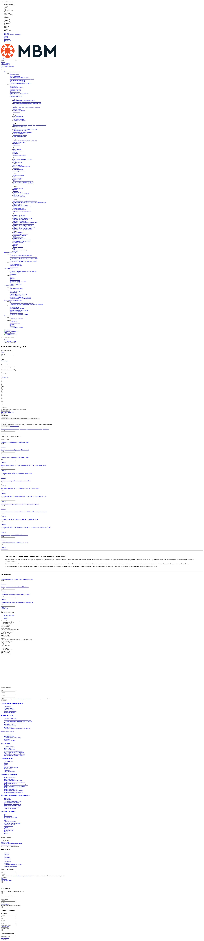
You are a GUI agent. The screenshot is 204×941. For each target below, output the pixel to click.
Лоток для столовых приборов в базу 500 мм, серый (15, 450)
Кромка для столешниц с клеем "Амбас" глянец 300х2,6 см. (17, 579)
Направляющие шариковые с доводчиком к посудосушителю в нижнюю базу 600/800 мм (25, 429)
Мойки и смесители (15, 89)
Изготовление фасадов (16, 288)
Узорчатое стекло (18, 192)
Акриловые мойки (18, 169)
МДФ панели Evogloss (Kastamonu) (13, 751)
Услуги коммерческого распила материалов (25, 140)
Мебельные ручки (18, 237)
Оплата (6, 36)
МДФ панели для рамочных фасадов (23, 181)
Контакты (6, 33)
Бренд (3, 352)
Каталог (3, 62)
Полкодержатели (18, 247)
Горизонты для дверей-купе (11, 802)
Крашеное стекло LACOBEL (21, 193)
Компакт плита (17, 162)
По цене (3, 413)
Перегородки (7, 799)
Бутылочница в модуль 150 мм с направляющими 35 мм (16, 481)
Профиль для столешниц (10, 789)
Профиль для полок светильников (22, 225)
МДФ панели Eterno (9, 749)
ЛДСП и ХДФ (8, 748)
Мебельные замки (18, 242)
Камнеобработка (14, 74)
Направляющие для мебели (20, 234)
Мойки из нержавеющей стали (21, 166)
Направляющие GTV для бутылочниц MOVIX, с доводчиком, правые (20, 504)
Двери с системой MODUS (20, 133)
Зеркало (15, 191)
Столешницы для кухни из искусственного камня (27, 102)
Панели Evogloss (17, 178)
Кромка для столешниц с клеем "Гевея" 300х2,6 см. (15, 587)
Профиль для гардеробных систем (22, 218)
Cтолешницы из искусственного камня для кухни (17, 720)
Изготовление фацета (19, 110)
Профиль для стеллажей (19, 221)
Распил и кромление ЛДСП (17, 82)
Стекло (15, 189)
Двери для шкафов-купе (19, 130)
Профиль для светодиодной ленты (22, 228)
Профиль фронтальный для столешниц (24, 227)
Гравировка (16, 112)
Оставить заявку (14, 426)
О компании (7, 858)
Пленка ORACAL (18, 195)
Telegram (12, 333)
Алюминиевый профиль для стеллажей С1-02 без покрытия (17, 602)
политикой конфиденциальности (22, 698)
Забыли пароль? (5, 904)
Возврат (6, 37)
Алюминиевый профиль (17, 94)
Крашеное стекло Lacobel (11, 767)
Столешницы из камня (16, 318)
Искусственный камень (16, 87)
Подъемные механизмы (19, 235)
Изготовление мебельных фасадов (19, 77)
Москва (6, 616)
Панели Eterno (17, 179)
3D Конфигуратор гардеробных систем (20, 83)
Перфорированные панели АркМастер (23, 183)
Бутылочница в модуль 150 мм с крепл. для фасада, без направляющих (20, 488)
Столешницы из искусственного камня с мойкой (23, 261)
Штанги (6, 833)
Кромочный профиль (19, 216)
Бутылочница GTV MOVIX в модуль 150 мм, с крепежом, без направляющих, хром (23, 496)
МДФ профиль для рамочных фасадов (23, 182)
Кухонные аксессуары (19, 238)
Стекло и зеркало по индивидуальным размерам (26, 107)
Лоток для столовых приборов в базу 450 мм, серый (15, 457)
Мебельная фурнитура (16, 96)
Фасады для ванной (18, 119)
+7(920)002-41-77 (5, 64)
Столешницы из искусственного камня (24, 100)
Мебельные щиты (18, 150)
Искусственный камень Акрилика (22, 159)
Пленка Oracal (17, 109)
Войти (18, 905)
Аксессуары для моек (19, 171)
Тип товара (5, 360)
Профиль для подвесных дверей (22, 211)
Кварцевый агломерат (19, 160)
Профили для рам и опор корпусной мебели (25, 222)
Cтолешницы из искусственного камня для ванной (18, 721)
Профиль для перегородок (20, 219)
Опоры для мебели (9, 829)
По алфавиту (4, 415)
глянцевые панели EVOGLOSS (18, 294)
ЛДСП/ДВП (13, 293)
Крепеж (15, 244)
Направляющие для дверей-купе (22, 206)
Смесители (16, 168)
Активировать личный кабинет (8, 905)
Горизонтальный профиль (20, 205)
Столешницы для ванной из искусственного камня (27, 103)
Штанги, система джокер (20, 249)
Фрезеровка (16, 143)
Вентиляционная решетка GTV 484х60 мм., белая (14, 535)
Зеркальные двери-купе (19, 136)
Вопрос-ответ (7, 40)
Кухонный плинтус (9, 709)
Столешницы (13, 86)
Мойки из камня (17, 165)
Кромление (16, 145)
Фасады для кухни (18, 116)
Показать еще (4, 549)
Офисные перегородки (19, 126)
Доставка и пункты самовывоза (12, 34)
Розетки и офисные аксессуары (21, 241)
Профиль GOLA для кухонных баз (22, 229)
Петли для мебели (18, 232)
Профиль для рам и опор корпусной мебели (16, 785)
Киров (5, 618)
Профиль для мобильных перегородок (14, 782)
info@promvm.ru (5, 58)
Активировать (4, 928)
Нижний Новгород (9, 615)
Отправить (3, 700)
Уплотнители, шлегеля (19, 209)
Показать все (4, 608)
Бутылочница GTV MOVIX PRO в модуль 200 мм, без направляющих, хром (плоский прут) (26, 527)
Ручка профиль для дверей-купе (12, 801)
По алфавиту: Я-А (35, 418)
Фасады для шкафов (18, 117)
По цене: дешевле (15, 418)
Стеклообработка (15, 76)
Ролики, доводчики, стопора (11, 807)
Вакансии (6, 42)
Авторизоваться (5, 926)
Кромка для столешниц (10, 711)
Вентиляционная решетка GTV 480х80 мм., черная (14, 542)
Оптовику (7, 857)
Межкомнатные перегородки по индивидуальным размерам (29, 125)
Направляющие (8, 816)
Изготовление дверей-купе (17, 80)
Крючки (15, 251)
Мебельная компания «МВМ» (9, 845)
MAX (9, 330)
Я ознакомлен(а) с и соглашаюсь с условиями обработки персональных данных (33, 698)
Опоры (15, 245)
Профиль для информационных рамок (23, 224)
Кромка (15, 152)
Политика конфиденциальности (13, 864)
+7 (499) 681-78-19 (14, 331)
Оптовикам (7, 39)
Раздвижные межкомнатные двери (22, 132)
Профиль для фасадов (19, 215)
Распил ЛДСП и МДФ (19, 142)
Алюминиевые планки (19, 155)
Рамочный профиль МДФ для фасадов (20, 297)
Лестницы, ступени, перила (21, 105)
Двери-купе (7, 798)
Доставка (6, 852)
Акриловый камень (15, 264)
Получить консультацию (7, 66)
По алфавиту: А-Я (25, 418)
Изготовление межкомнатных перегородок (22, 79)
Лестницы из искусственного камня (14, 723)
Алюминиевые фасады (19, 120)
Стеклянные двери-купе (20, 135)
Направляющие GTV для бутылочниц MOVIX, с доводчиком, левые (19, 519)
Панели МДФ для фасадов (17, 295)
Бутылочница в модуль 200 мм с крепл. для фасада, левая (16, 473)
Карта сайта (7, 861)
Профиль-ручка (17, 204)
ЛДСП (15, 176)
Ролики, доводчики (18, 208)
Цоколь (15, 248)
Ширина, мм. (5, 377)
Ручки (5, 818)
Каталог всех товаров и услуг (12, 71)
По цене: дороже (5, 418)
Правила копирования (10, 866)
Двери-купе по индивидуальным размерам (25, 129)
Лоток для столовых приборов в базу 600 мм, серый (15, 442)
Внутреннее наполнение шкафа (22, 239)
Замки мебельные (8, 826)
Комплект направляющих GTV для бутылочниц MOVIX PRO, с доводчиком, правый (24, 511)
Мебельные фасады (15, 90)
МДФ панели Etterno (15, 291)
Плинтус (15, 153)
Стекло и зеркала (15, 92)
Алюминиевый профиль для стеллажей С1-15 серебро (15, 594)
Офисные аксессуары (9, 824)
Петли (5, 814)
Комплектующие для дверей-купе (19, 93)
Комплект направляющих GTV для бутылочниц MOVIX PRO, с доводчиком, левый (23, 465)
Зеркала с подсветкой (19, 196)
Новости (6, 863)
